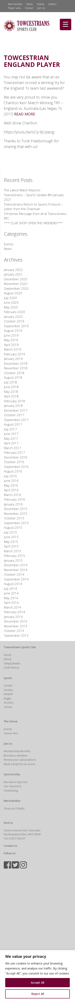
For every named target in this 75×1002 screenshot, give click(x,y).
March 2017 (12, 448)
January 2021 (13, 274)
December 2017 (15, 410)
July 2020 (10, 298)
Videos (40, 4)
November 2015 (15, 513)
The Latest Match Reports (22, 190)
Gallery (52, 4)
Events (9, 244)
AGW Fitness (11, 667)
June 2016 (11, 480)
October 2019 (14, 321)
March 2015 (12, 551)
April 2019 (11, 345)
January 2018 (13, 405)
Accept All (37, 982)
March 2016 (12, 495)
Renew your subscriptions (20, 760)
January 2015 (13, 560)
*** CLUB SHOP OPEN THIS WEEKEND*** (33, 223)
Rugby (7, 698)
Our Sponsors (12, 786)
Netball (8, 694)
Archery (9, 702)
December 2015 (15, 509)
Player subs (14, 8)
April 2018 (11, 396)
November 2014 (15, 570)
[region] (37, 976)
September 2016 (16, 467)
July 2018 (10, 382)
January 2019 (13, 359)
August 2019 (13, 330)
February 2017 (14, 452)
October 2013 (14, 631)
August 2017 (13, 424)
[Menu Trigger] (65, 24)
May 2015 (11, 542)
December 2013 (15, 621)
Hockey (8, 690)
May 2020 (11, 307)
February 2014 (14, 612)
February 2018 (14, 401)
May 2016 (11, 485)
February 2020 (14, 312)
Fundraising (11, 790)
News (29, 4)
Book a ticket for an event (19, 764)
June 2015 (11, 537)
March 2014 (12, 607)
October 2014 (14, 574)
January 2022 (13, 270)
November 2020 (15, 284)
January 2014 (13, 617)
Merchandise (15, 4)
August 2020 (13, 293)
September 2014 (16, 579)
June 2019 (11, 335)
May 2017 (11, 438)
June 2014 (11, 593)
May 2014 (11, 598)
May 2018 (11, 392)
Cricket (8, 685)
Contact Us (10, 846)
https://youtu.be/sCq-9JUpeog (29, 131)
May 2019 (11, 340)
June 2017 (11, 434)
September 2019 (16, 326)
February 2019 (14, 354)
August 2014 (13, 584)
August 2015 (13, 527)
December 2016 (15, 457)
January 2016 (13, 504)
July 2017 (10, 429)
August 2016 (13, 471)
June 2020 (11, 302)
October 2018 (14, 373)
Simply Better (12, 663)
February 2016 (14, 499)
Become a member (16, 755)
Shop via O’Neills (14, 808)
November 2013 (15, 626)
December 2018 (15, 363)
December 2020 (15, 279)
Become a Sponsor (16, 782)
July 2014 (10, 588)
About (7, 659)
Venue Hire (11, 733)
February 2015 (14, 556)
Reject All (37, 994)
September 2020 (16, 288)
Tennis (8, 707)
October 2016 (14, 462)
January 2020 (13, 316)
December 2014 (15, 565)
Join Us (41, 8)
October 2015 (14, 518)
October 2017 (14, 415)
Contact (29, 8)
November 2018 (15, 368)
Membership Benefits (17, 751)
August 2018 (13, 377)
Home (7, 655)
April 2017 (11, 443)
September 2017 (16, 420)
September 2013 (16, 635)
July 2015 (10, 532)
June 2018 (11, 387)
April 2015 (11, 546)
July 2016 (10, 476)
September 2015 (16, 523)
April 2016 (11, 490)
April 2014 (11, 602)
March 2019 (12, 349)
